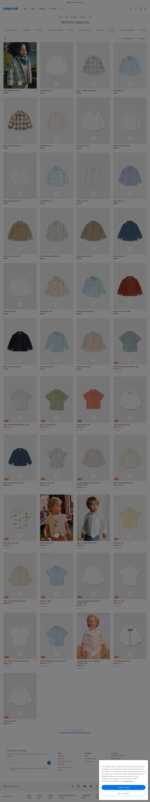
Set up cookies (123, 793)
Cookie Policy (128, 781)
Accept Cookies (123, 787)
